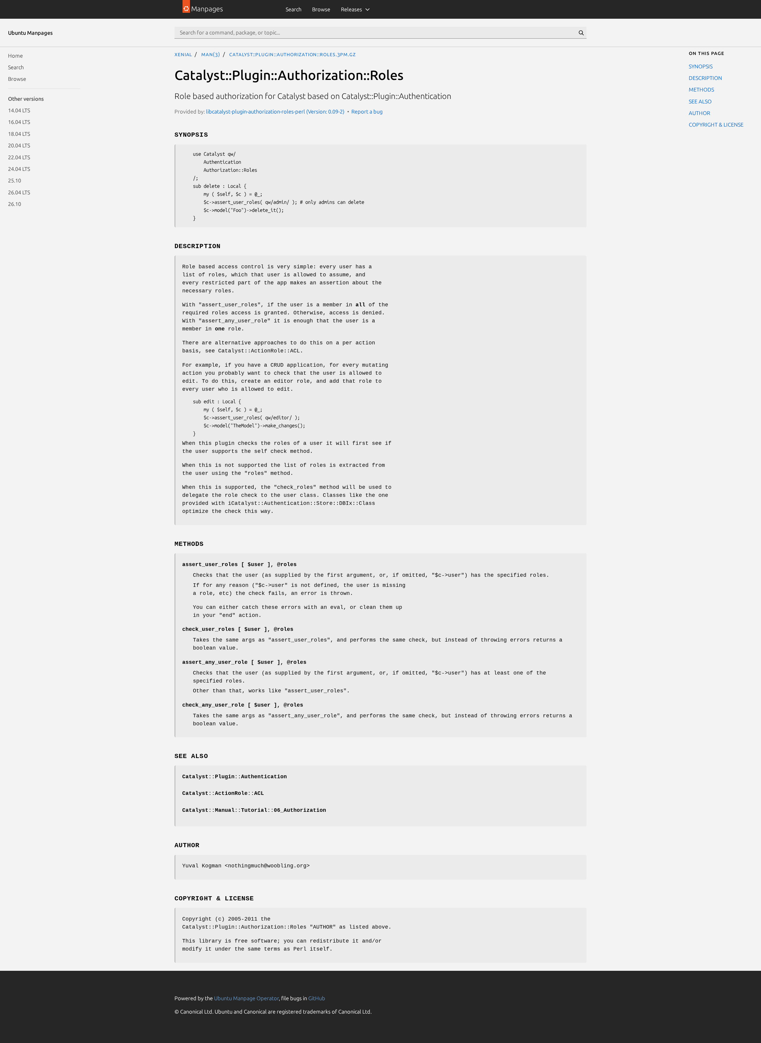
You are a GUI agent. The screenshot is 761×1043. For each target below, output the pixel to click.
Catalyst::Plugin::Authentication (234, 777)
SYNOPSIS (701, 66)
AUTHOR (699, 113)
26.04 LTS (19, 192)
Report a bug (367, 111)
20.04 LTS (19, 145)
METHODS (701, 89)
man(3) (210, 54)
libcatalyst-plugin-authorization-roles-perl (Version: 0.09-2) (275, 111)
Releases (351, 9)
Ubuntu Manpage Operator (246, 998)
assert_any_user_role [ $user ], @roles (244, 662)
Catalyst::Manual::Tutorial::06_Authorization (254, 810)
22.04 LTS (19, 157)
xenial (183, 54)
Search (293, 9)
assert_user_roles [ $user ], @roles (239, 565)
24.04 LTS (19, 168)
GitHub (316, 998)
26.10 (14, 204)
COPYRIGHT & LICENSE (716, 124)
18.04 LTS (19, 133)
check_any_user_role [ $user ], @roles (242, 705)
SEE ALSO (700, 101)
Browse (321, 9)
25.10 (14, 180)
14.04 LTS (19, 110)
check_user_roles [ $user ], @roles (237, 629)
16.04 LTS (19, 122)
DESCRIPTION (705, 78)
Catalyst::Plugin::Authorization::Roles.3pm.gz (292, 54)
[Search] (581, 33)
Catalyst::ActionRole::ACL (223, 793)
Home (15, 55)
